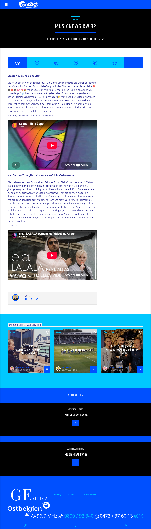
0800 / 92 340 (78, 516)
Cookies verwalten (90, 494)
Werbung (57, 494)
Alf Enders (75, 39)
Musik (75, 19)
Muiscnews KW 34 (76, 415)
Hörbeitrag (108, 332)
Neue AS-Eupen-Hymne (76, 349)
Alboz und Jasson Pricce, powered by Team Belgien (122, 350)
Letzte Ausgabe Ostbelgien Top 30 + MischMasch (29, 350)
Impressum (72, 494)
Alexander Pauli (22, 367)
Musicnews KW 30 (76, 454)
